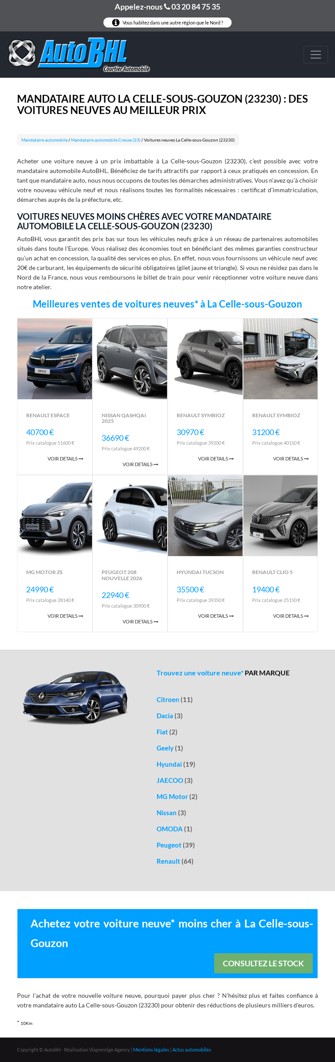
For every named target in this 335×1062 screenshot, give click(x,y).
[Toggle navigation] (316, 54)
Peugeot (176, 845)
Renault (175, 861)
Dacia (170, 716)
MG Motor (177, 796)
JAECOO (175, 780)
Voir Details (63, 458)
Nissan (171, 812)
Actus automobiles (191, 1049)
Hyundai (176, 764)
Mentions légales (151, 1049)
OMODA (174, 829)
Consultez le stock (263, 963)
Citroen (175, 699)
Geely (170, 748)
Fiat (167, 732)
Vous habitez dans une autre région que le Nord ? (172, 22)
